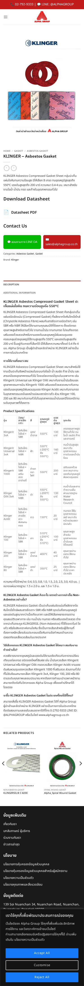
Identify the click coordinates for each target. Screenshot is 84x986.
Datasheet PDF (20, 212)
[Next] (80, 772)
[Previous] (3, 772)
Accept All (42, 953)
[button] (5, 17)
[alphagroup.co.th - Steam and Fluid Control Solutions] (42, 17)
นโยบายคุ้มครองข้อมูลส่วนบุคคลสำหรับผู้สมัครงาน (35, 871)
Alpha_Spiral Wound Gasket (60, 793)
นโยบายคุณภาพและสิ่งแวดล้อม (23, 884)
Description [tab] (11, 284)
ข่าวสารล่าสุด (11, 844)
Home (7, 151)
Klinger (15, 260)
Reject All (41, 977)
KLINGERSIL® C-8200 (15, 793)
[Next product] (6, 168)
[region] (42, 947)
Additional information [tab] (19, 293)
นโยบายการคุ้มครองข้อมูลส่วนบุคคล (26, 864)
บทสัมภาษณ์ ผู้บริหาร (16, 831)
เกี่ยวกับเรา (10, 824)
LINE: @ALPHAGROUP (58, 4)
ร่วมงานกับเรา (12, 837)
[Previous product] (14, 168)
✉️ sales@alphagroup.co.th (61, 241)
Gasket (18, 151)
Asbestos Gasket (37, 151)
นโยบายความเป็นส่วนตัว (18, 878)
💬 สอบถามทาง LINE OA (22, 242)
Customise (42, 965)
